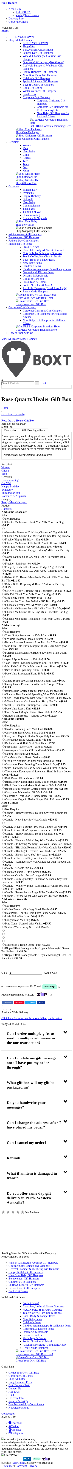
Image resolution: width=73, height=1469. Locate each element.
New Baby (29, 151)
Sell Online (18, 1462)
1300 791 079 (23, 12)
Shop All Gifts (17, 1378)
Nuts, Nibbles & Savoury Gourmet (42, 253)
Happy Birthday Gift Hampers (40, 71)
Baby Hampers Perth (20, 1382)
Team (26, 164)
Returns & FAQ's (18, 1401)
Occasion (14, 186)
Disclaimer (7, 1465)
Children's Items (32, 265)
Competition (8, 1413)
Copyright (21, 1465)
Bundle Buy (29, 94)
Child (26, 154)
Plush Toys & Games (34, 281)
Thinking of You (32, 211)
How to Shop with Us (21, 332)
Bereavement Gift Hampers (38, 49)
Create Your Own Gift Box (24, 1372)
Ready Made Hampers (35, 291)
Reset (43, 383)
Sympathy (28, 192)
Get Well (28, 199)
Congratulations (31, 205)
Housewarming (31, 215)
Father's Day (30, 189)
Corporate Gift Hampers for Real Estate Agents (52, 108)
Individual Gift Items (20, 243)
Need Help (15, 8)
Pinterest (19, 1003)
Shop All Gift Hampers (21, 40)
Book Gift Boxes (32, 87)
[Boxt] (36, 376)
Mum (26, 170)
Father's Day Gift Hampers (38, 52)
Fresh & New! (31, 246)
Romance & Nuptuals (35, 218)
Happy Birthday (32, 195)
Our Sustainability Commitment (26, 1404)
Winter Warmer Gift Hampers (39, 90)
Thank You (29, 208)
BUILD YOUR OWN (21, 36)
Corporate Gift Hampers (36, 97)
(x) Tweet (31, 1003)
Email (41, 1003)
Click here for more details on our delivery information (31, 1018)
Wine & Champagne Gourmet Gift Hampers (33, 1262)
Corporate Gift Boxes (21, 1375)
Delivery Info (16, 18)
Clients (26, 157)
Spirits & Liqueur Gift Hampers (40, 81)
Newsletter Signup (19, 1407)
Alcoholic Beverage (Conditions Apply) (45, 288)
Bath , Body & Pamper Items (39, 259)
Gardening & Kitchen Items (38, 272)
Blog (11, 1394)
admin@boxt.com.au (27, 15)
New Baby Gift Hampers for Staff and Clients (53, 115)
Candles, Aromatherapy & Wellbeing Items (47, 269)
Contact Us (15, 1388)
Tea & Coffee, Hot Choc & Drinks (42, 256)
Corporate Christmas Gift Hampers (42, 310)
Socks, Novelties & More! (37, 285)
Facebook (7, 1003)
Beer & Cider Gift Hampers (38, 84)
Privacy (33, 1465)
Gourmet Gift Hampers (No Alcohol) (43, 62)
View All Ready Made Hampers (19, 338)
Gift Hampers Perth (19, 1385)
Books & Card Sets (33, 278)
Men (25, 148)
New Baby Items (32, 262)
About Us (14, 1391)
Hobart (9, 2)
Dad (25, 167)
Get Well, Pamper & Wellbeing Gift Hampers (34, 1268)
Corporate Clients (18, 21)
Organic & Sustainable (35, 275)
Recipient (14, 141)
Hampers (6, 508)
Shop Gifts (29, 46)
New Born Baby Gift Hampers (40, 75)
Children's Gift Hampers (36, 78)
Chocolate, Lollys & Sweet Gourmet (43, 250)
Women (27, 145)
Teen (25, 160)
